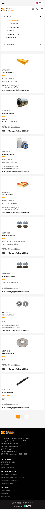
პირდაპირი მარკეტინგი (9, 475)
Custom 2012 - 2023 (13, 34)
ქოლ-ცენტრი (5, 490)
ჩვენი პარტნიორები (8, 468)
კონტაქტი (4, 487)
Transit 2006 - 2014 (12, 27)
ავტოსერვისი (6, 465)
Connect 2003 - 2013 (13, 37)
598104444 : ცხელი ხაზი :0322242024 (15, 90)
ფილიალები (5, 496)
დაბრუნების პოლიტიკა (9, 480)
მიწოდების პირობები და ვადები (13, 477)
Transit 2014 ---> (11, 31)
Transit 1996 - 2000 (12, 20)
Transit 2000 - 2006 (12, 24)
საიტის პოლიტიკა (7, 483)
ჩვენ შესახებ (6, 459)
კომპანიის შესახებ (8, 462)
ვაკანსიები (5, 493)
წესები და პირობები (8, 472)
